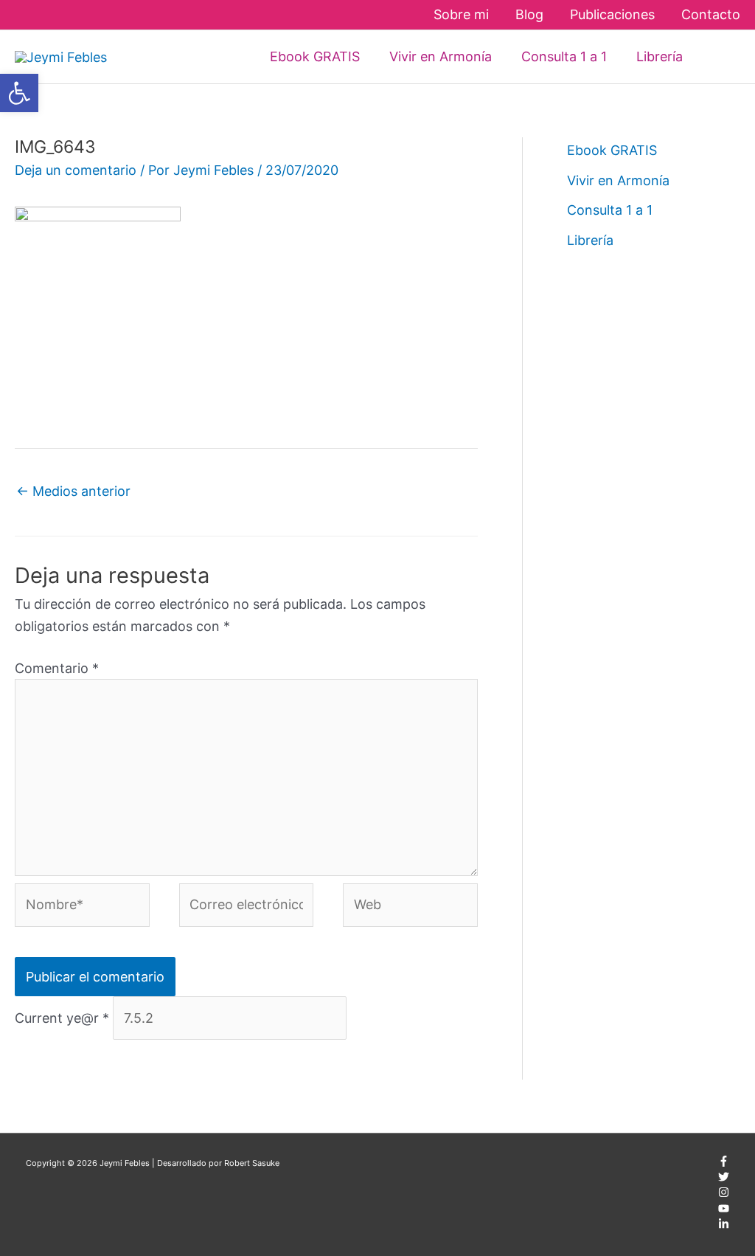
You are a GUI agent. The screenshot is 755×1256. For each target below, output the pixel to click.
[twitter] (723, 1179)
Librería (590, 240)
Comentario (57, 668)
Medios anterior (73, 491)
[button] (719, 56)
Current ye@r (62, 1018)
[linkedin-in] (723, 1226)
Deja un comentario (75, 170)
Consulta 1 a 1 (610, 210)
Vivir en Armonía (618, 180)
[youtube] (723, 1211)
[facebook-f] (723, 1164)
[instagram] (723, 1195)
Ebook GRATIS (612, 150)
